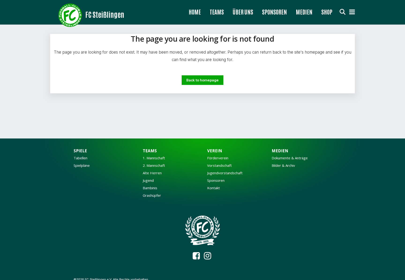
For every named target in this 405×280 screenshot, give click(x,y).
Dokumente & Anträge (290, 158)
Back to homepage (202, 80)
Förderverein (217, 158)
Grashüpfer (152, 195)
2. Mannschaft (154, 165)
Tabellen (80, 158)
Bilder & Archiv (283, 165)
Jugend (148, 180)
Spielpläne (82, 165)
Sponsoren (216, 180)
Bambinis (150, 188)
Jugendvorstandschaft (225, 173)
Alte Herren (152, 173)
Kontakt (213, 188)
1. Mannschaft (154, 158)
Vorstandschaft (219, 165)
